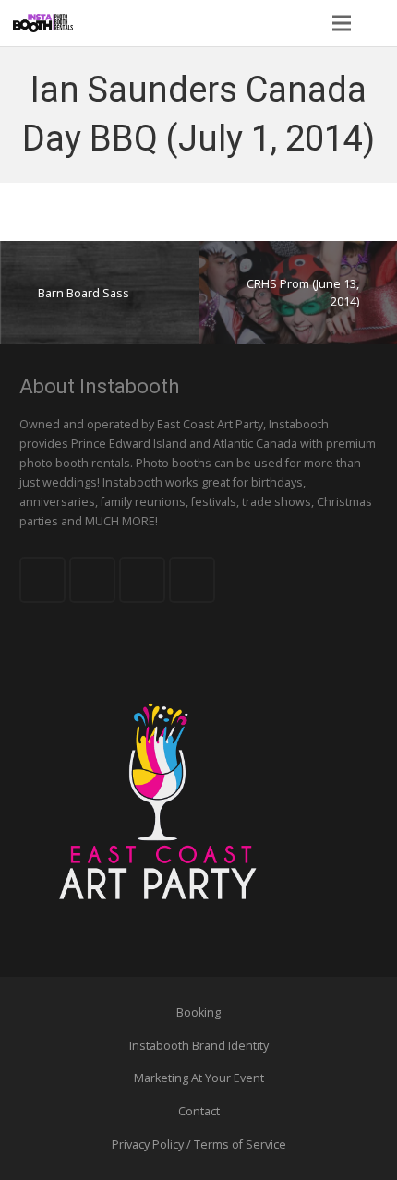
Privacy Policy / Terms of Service (199, 1144)
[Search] (377, 23)
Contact (199, 1111)
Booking (198, 1012)
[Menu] (340, 23)
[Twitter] (92, 580)
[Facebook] (42, 580)
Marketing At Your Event (199, 1078)
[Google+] (142, 580)
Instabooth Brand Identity (199, 1046)
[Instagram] (192, 580)
